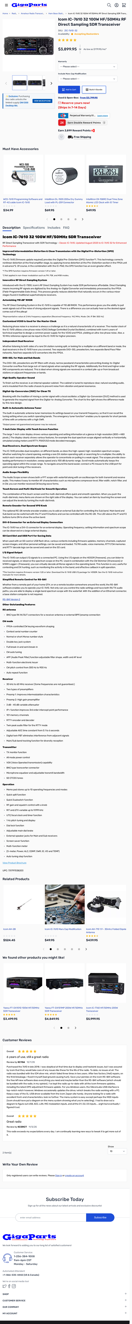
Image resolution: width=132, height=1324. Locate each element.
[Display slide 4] (75, 219)
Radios (15, 13)
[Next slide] (82, 219)
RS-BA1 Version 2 (11, 599)
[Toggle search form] (109, 5)
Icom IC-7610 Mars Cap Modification (63, 929)
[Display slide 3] (68, 219)
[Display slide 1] (54, 219)
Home (5, 13)
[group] (67, 40)
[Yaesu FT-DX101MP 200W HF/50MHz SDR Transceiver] (65, 983)
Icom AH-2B (9, 929)
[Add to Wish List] (61, 137)
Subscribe (100, 1217)
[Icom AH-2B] (23, 904)
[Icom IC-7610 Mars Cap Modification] (65, 904)
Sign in (58, 1175)
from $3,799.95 (89, 97)
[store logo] (29, 5)
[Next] (51, 83)
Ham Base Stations (57, 13)
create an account (74, 1175)
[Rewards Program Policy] (93, 130)
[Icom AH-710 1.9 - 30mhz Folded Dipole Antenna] (106, 904)
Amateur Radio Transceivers (34, 13)
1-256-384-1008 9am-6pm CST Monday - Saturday (26, 1260)
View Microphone (42, 101)
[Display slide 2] (61, 219)
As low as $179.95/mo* (95, 49)
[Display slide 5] (79, 949)
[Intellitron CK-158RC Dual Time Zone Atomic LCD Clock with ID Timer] (106, 174)
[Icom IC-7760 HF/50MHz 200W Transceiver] (106, 983)
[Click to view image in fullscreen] (29, 45)
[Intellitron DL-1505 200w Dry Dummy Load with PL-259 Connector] (65, 174)
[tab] (11, 228)
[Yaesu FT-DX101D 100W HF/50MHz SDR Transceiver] (23, 983)
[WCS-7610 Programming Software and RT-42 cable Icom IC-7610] (23, 174)
